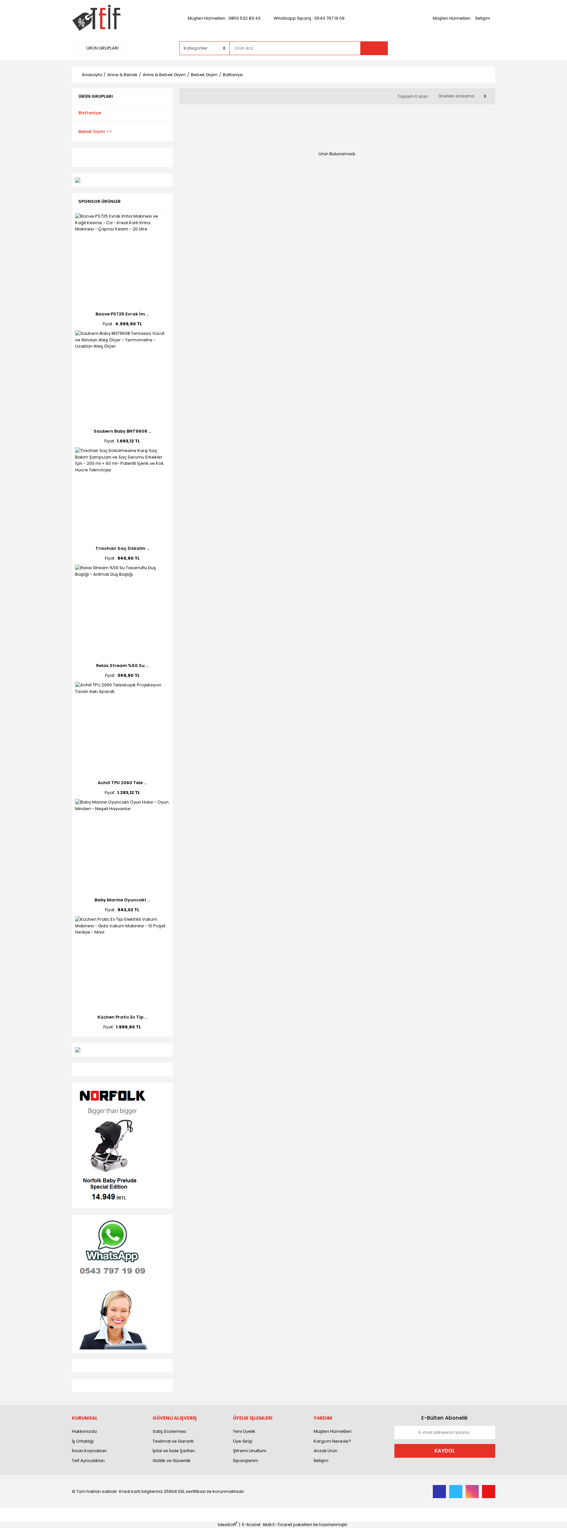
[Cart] (485, 48)
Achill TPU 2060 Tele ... (122, 783)
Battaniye (233, 75)
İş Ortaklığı (83, 1441)
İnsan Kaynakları (89, 1451)
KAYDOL (444, 1450)
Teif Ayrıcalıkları (88, 1460)
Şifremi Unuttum (249, 1451)
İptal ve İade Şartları (174, 1451)
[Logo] (96, 18)
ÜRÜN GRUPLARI (101, 48)
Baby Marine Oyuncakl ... (122, 900)
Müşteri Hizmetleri (452, 18)
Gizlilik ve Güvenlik (172, 1460)
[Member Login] (445, 47)
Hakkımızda (84, 1431)
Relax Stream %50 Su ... (122, 665)
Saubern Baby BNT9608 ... (122, 431)
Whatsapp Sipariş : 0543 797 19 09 (309, 18)
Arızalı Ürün (325, 1451)
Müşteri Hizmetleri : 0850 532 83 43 (224, 18)
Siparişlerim (245, 1460)
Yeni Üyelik (244, 1431)
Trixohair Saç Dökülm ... (122, 548)
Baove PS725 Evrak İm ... (122, 314)
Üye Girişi (242, 1441)
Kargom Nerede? (332, 1441)
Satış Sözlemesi (169, 1431)
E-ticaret (251, 1524)
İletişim (482, 18)
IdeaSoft (227, 1524)
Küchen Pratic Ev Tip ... (122, 1017)
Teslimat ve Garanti (173, 1441)
